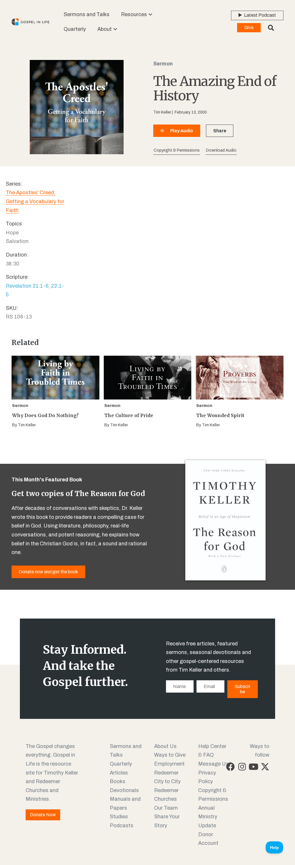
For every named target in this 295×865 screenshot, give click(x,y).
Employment (169, 764)
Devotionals (124, 790)
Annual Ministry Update (207, 816)
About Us (165, 746)
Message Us (213, 764)
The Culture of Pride (128, 415)
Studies (119, 816)
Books (117, 781)
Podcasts (121, 825)
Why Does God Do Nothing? (45, 415)
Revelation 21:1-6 (27, 286)
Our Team (166, 808)
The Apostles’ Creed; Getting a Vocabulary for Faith (35, 201)
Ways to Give (170, 755)
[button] (150, 14)
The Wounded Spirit (220, 415)
